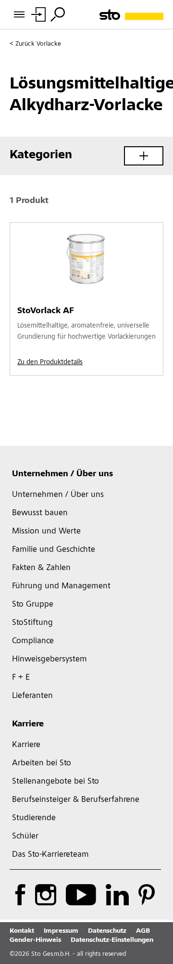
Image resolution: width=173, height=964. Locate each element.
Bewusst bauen (40, 513)
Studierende (34, 818)
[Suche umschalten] (57, 14)
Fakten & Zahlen (41, 568)
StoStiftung (32, 623)
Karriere (28, 724)
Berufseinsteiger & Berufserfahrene (75, 800)
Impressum (61, 931)
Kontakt (22, 931)
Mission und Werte (46, 531)
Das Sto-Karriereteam (50, 854)
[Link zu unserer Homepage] (131, 14)
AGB (143, 931)
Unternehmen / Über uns (62, 474)
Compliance (33, 641)
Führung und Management (61, 586)
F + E (21, 677)
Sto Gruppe (32, 604)
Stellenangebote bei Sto (55, 781)
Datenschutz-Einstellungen (112, 940)
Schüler (25, 836)
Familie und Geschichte (53, 549)
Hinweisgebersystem (49, 659)
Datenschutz (107, 931)
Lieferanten (32, 696)
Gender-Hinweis (35, 940)
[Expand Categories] (143, 155)
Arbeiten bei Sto (41, 763)
